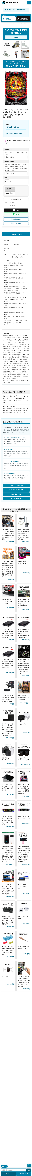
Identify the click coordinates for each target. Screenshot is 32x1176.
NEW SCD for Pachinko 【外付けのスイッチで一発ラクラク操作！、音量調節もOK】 (8, 920)
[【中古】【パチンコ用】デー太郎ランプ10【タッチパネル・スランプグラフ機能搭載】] (8, 808)
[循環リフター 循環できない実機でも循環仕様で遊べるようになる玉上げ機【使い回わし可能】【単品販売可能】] (24, 521)
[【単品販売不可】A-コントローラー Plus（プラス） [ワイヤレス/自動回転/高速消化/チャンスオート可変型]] (8, 521)
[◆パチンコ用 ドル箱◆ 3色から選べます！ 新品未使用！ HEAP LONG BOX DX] (8, 938)
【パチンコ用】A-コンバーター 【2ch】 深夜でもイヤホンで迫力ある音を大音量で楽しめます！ (8, 633)
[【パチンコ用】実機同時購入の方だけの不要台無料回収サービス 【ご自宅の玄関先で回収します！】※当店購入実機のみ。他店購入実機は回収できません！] (8, 553)
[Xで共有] (16, 210)
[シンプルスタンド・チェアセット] (8, 749)
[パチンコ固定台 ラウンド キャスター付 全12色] (8, 591)
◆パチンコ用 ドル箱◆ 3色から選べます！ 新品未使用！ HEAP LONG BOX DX (8, 950)
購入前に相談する (16, 498)
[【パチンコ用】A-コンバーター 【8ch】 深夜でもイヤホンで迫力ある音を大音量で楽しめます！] (8, 651)
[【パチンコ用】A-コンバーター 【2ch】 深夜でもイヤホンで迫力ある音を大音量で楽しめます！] (8, 621)
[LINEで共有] (16, 214)
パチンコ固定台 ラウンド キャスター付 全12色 (7, 601)
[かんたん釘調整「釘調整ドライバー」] (24, 938)
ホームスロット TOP (6, 23)
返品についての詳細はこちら (11, 202)
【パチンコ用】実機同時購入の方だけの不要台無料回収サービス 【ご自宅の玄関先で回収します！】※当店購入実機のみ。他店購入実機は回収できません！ (7, 569)
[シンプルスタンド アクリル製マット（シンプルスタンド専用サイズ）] (8, 776)
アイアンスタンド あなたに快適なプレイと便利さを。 (23, 697)
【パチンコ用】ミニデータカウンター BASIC (23, 886)
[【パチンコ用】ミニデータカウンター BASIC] (24, 876)
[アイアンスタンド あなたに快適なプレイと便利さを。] (24, 687)
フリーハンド (6, 976)
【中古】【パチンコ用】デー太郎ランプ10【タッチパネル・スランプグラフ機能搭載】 (7, 820)
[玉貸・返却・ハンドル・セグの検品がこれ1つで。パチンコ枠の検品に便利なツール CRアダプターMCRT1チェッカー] (24, 968)
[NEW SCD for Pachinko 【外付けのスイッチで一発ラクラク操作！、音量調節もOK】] (8, 908)
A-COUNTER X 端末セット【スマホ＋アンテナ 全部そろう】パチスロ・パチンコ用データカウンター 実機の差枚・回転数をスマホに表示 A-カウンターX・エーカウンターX (8, 854)
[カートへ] (29, 1165)
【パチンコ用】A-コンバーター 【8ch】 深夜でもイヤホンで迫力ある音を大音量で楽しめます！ (8, 663)
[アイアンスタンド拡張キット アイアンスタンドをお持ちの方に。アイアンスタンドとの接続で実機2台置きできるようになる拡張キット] (8, 715)
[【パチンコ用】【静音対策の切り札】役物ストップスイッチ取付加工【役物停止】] (24, 591)
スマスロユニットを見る (16, 485)
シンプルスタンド (23, 724)
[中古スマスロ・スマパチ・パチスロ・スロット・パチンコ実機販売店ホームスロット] (10, 3)
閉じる (5, 1166)
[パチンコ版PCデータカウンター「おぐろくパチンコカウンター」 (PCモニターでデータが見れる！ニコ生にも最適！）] (8, 876)
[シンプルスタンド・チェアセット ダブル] (24, 749)
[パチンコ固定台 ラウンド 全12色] (24, 553)
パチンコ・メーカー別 (17, 23)
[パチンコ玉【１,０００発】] (24, 908)
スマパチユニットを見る (16, 490)
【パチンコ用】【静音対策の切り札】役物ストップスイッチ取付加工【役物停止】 (23, 603)
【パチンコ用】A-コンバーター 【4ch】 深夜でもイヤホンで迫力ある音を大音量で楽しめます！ (24, 633)
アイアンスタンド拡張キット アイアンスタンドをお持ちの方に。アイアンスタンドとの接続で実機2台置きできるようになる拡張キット (8, 729)
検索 (29, 1170)
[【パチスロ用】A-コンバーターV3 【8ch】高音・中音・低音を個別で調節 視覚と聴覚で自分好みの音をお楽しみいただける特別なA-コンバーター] (24, 651)
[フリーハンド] (8, 968)
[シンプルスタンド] (24, 715)
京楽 (25, 23)
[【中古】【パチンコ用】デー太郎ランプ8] (24, 808)
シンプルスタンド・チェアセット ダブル (23, 759)
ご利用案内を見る (16, 494)
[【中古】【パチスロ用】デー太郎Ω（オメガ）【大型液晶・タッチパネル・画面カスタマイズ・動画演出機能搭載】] (24, 776)
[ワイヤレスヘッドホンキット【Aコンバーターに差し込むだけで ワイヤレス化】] (8, 687)
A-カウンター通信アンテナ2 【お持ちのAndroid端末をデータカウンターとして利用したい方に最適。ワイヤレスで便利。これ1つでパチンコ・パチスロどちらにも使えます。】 (24, 854)
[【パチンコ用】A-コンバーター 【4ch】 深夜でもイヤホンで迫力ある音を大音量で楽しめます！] (24, 621)
